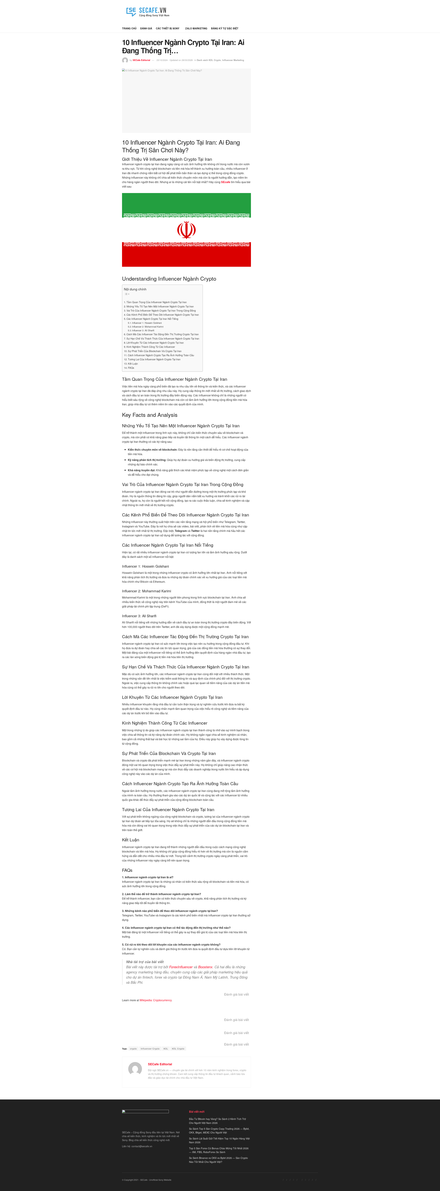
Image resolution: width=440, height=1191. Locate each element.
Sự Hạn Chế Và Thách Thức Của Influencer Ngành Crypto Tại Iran (162, 338)
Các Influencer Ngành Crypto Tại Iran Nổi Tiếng (152, 318)
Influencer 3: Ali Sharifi (143, 330)
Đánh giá (146, 28)
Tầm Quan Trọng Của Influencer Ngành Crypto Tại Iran (156, 302)
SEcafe (225, 182)
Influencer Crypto (150, 1048)
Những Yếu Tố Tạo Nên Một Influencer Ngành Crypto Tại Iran (160, 306)
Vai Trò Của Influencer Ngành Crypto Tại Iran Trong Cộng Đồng (161, 310)
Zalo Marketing (196, 28)
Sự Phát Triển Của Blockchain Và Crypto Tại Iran (155, 351)
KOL (166, 1048)
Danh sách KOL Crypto (209, 60)
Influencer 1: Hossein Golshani (147, 322)
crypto (133, 1048)
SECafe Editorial (141, 60)
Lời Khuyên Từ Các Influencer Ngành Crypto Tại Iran (155, 342)
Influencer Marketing (233, 60)
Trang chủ (129, 28)
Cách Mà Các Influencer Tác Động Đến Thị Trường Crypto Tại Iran (162, 334)
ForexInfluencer (181, 966)
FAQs (131, 367)
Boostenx (205, 966)
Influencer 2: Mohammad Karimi (147, 326)
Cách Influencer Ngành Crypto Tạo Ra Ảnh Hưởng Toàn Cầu (161, 355)
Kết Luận (133, 363)
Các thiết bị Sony (167, 28)
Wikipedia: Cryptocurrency (156, 1000)
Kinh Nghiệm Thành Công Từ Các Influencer (150, 346)
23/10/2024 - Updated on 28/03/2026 (175, 60)
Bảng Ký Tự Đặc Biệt (224, 28)
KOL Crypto (178, 1048)
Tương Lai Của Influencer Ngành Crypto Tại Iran (154, 359)
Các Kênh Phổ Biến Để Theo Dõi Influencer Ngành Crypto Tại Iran (162, 314)
